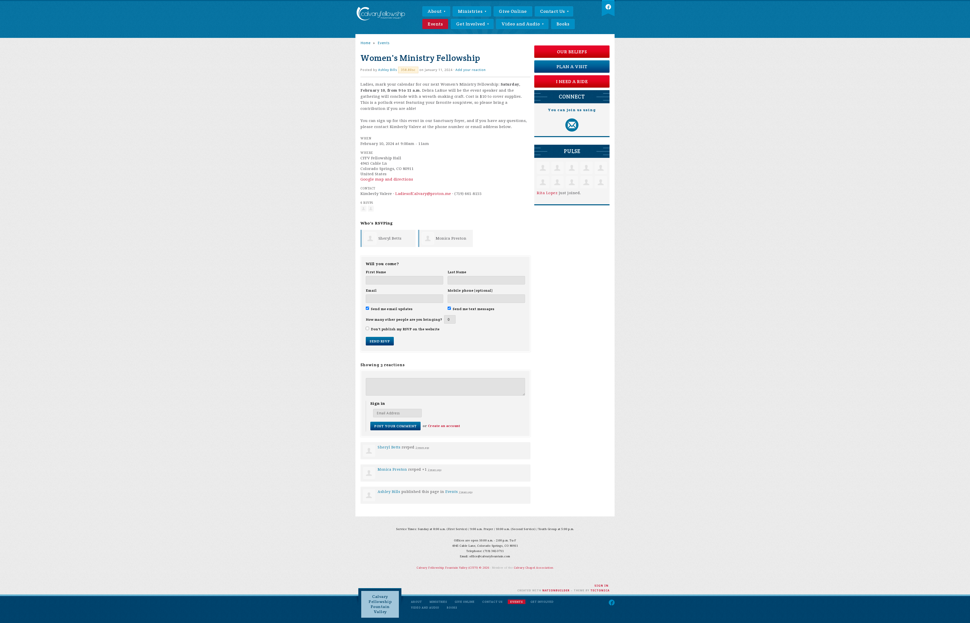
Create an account (444, 426)
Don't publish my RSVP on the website (405, 329)
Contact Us (553, 11)
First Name (376, 272)
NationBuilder (556, 590)
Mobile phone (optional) (470, 290)
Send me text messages (474, 309)
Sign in (601, 585)
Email (371, 290)
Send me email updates (392, 309)
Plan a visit (572, 66)
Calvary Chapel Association (533, 567)
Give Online (513, 11)
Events (435, 24)
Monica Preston (451, 238)
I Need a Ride (572, 81)
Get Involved (471, 24)
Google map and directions (386, 179)
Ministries (471, 11)
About (435, 11)
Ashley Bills (387, 70)
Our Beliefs (572, 52)
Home (365, 43)
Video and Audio (521, 24)
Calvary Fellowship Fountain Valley (380, 604)
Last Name (457, 272)
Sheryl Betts (390, 238)
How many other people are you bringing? (404, 319)
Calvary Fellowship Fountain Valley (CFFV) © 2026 (453, 567)
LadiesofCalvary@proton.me (423, 193)
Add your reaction (470, 70)
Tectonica (600, 590)
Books (563, 24)
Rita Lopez (547, 193)
